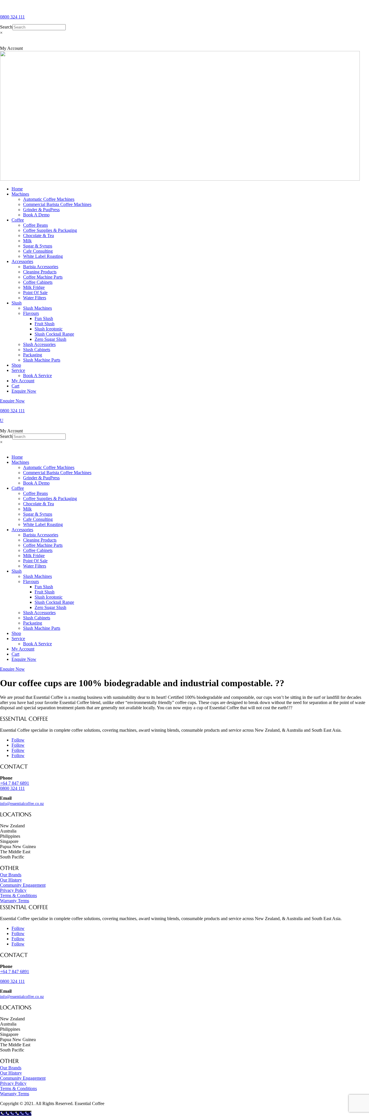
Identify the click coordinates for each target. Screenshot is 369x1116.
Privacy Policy (13, 890)
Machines (20, 194)
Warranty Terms (14, 900)
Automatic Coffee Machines (48, 199)
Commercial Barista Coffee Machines (57, 204)
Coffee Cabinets (37, 282)
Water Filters (34, 297)
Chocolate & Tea (38, 235)
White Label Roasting (43, 256)
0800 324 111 (12, 16)
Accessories (22, 261)
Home (17, 188)
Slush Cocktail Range (54, 334)
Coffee (18, 219)
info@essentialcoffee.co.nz (22, 803)
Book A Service (37, 375)
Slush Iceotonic (49, 328)
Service (18, 370)
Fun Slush (44, 318)
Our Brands (10, 874)
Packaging (32, 354)
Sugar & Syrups (37, 245)
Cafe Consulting (38, 251)
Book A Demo (36, 214)
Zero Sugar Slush (50, 339)
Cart (15, 385)
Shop (16, 365)
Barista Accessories (40, 266)
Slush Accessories (39, 344)
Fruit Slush (44, 323)
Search (6, 26)
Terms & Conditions (18, 895)
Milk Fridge (34, 287)
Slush (17, 302)
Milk (27, 240)
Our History (11, 879)
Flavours (31, 313)
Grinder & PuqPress (41, 209)
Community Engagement (23, 885)
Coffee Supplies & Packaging (50, 230)
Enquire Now (24, 391)
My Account (23, 380)
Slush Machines (37, 308)
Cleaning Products (40, 271)
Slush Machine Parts (41, 360)
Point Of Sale (35, 292)
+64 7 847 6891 (14, 971)
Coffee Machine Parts (43, 277)
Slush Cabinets (36, 349)
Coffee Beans (35, 225)
